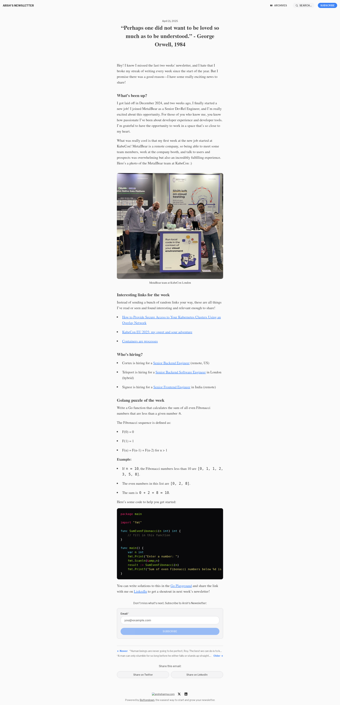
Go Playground (181, 585)
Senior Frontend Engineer (171, 387)
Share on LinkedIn (197, 674)
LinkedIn (140, 591)
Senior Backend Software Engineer (180, 372)
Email (125, 613)
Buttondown (147, 699)
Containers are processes (140, 341)
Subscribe (327, 5)
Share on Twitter (143, 674)
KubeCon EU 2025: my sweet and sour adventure (157, 331)
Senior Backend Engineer (171, 362)
